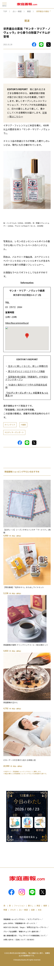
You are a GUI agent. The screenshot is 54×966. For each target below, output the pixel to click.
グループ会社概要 (10, 932)
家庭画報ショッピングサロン (14, 919)
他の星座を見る (27, 837)
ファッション (19, 906)
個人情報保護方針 (10, 936)
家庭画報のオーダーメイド (25, 923)
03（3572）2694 (13, 307)
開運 (29, 11)
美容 (38, 906)
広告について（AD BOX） (25, 940)
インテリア (10, 425)
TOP (5, 11)
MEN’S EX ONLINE (10, 927)
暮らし (30, 906)
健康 (24, 425)
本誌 (39, 910)
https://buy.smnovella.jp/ (17, 323)
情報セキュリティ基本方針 (29, 932)
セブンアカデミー (34, 919)
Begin (22, 927)
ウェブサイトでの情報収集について (32, 936)
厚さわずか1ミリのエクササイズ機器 (26, 371)
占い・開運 (17, 11)
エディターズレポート (15, 432)
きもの (13, 910)
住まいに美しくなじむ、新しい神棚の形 (27, 366)
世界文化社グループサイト (37, 927)
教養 (5, 910)
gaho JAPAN (8, 923)
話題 (33, 910)
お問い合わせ (8, 940)
